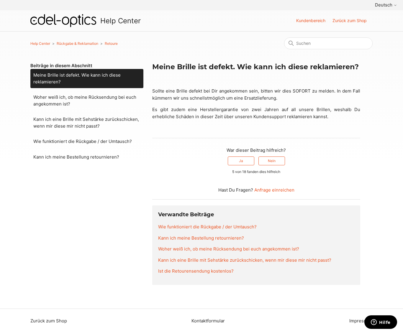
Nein (272, 161)
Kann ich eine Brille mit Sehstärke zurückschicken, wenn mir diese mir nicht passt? (86, 122)
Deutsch (384, 4)
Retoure (111, 43)
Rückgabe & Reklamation (77, 43)
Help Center (40, 43)
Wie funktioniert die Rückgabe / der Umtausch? (82, 141)
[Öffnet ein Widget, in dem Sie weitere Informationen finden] (380, 322)
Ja (241, 161)
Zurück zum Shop (349, 20)
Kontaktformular (208, 321)
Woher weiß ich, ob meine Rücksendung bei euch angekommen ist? (84, 100)
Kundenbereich (310, 20)
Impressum (361, 321)
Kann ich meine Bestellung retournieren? (76, 157)
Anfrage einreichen (274, 190)
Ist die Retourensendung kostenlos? (196, 271)
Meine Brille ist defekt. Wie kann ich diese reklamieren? (77, 78)
